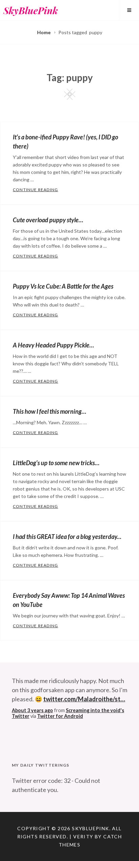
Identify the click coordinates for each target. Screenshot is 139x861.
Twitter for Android (60, 716)
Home (44, 32)
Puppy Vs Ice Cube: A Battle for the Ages (63, 286)
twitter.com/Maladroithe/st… (84, 699)
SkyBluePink (30, 10)
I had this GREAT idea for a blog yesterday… (67, 536)
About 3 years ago (32, 710)
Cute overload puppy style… (48, 220)
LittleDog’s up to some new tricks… (56, 463)
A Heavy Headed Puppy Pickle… (53, 345)
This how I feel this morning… (49, 411)
